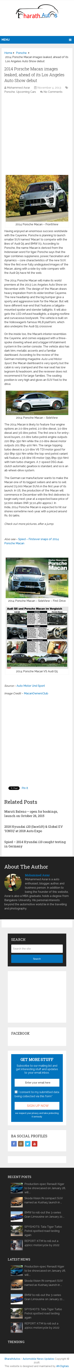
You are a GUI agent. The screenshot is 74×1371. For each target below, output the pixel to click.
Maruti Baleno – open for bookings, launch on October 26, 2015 (31, 813)
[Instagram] (21, 1144)
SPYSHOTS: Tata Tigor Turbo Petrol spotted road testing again (43, 1231)
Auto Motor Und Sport (31, 685)
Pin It (25, 788)
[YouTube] (34, 1144)
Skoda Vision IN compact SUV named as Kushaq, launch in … (43, 1200)
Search (37, 958)
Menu (6, 39)
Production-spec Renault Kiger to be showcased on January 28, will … (45, 1188)
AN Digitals (62, 1366)
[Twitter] (27, 1144)
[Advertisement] (38, 28)
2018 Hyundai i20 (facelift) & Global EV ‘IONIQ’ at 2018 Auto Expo (33, 828)
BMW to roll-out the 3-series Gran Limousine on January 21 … (44, 1214)
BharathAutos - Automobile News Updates (29, 1358)
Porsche (9, 91)
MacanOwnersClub (36, 693)
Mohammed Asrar (18, 87)
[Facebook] (14, 1144)
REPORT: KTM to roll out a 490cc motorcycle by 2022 (41, 1243)
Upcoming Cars (26, 91)
